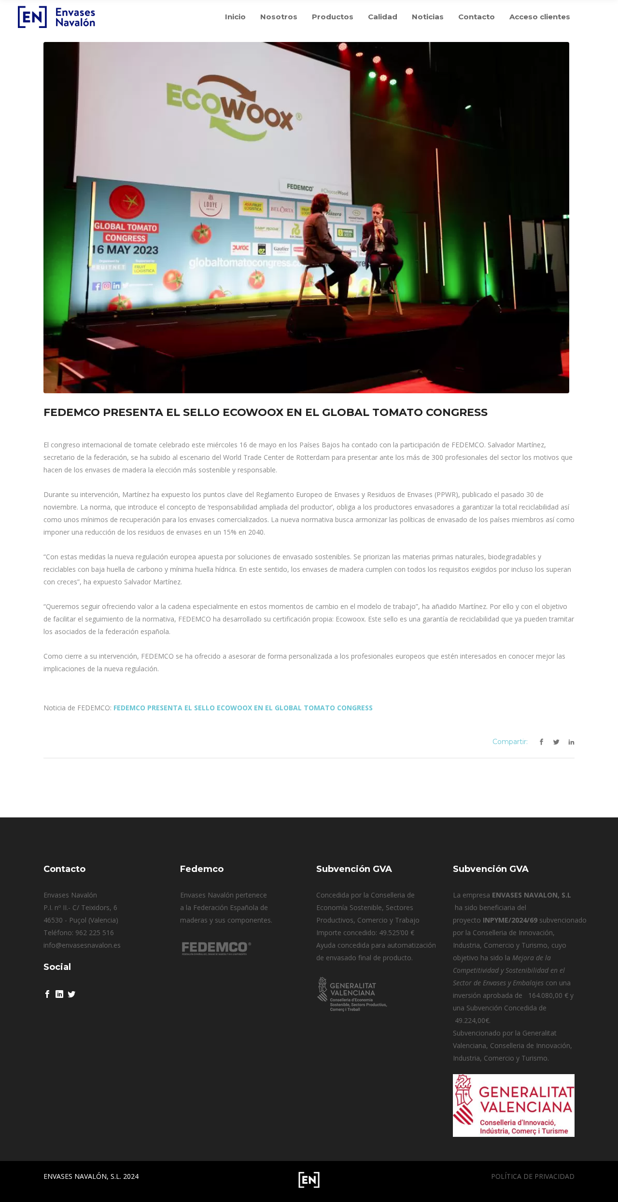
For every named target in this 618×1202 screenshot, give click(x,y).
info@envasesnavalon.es (82, 945)
